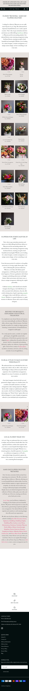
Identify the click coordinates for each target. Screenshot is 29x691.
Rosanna (22, 529)
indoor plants (22, 346)
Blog (2, 653)
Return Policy (4, 651)
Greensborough (21, 527)
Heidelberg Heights (21, 521)
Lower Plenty (21, 523)
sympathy (25, 293)
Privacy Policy (4, 648)
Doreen (24, 518)
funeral (3, 297)
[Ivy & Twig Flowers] (14, 9)
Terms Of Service (5, 646)
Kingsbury (6, 529)
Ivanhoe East (5, 533)
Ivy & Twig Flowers (7, 686)
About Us (3, 637)
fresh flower (20, 33)
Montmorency (6, 525)
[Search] (5, 9)
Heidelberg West (8, 523)
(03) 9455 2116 (7, 618)
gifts (8, 340)
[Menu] (1, 9)
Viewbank (18, 525)
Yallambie (16, 531)
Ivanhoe (15, 523)
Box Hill (14, 518)
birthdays (10, 286)
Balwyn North (23, 531)
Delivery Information (5, 641)
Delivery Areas (4, 644)
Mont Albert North (16, 533)
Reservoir (17, 529)
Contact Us (3, 639)
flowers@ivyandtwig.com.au (10, 621)
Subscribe (6, 671)
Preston (12, 529)
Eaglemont (6, 521)
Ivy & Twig (6, 500)
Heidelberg (12, 521)
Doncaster (19, 518)
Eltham (14, 527)
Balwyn (11, 531)
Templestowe (5, 531)
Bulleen (10, 527)
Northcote (13, 525)
